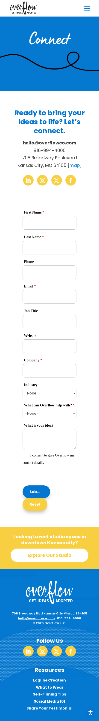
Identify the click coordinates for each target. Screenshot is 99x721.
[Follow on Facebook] (70, 180)
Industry (31, 385)
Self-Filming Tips (49, 694)
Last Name (34, 237)
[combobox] (49, 393)
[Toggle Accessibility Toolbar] (90, 712)
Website (30, 336)
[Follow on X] (56, 180)
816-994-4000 (69, 618)
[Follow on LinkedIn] (28, 180)
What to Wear (49, 687)
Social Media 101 (49, 701)
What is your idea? (38, 425)
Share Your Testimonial (49, 708)
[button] (36, 491)
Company (33, 360)
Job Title (31, 311)
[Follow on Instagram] (42, 180)
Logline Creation (49, 680)
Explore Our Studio (49, 555)
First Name (34, 212)
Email (30, 286)
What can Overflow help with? (49, 405)
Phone (29, 262)
